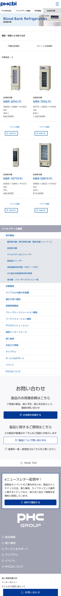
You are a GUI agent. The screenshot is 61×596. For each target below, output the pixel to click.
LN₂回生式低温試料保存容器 (19, 273)
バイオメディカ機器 (23, 11)
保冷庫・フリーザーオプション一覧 (22, 280)
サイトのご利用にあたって (13, 586)
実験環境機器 (11, 306)
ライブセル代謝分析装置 (17, 293)
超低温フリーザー (15, 261)
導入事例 (9, 339)
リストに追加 (15, 127)
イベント (9, 365)
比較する (12, 133)
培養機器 (9, 286)
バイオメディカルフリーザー (20, 254)
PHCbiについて (13, 371)
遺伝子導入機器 (12, 299)
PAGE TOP (30, 463)
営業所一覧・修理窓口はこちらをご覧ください (32, 449)
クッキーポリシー (9, 582)
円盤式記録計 (13, 46)
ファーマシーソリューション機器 (21, 312)
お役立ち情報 (11, 345)
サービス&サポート (14, 358)
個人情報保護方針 (9, 578)
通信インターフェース (16, 332)
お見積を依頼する (32, 415)
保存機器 (38, 11)
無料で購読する (32, 502)
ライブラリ (10, 352)
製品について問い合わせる (32, 440)
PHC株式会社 (7, 11)
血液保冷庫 (12, 248)
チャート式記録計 (44, 46)
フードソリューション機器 (18, 319)
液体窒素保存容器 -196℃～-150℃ (22, 267)
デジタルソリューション (17, 326)
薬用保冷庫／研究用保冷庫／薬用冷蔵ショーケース (29, 242)
